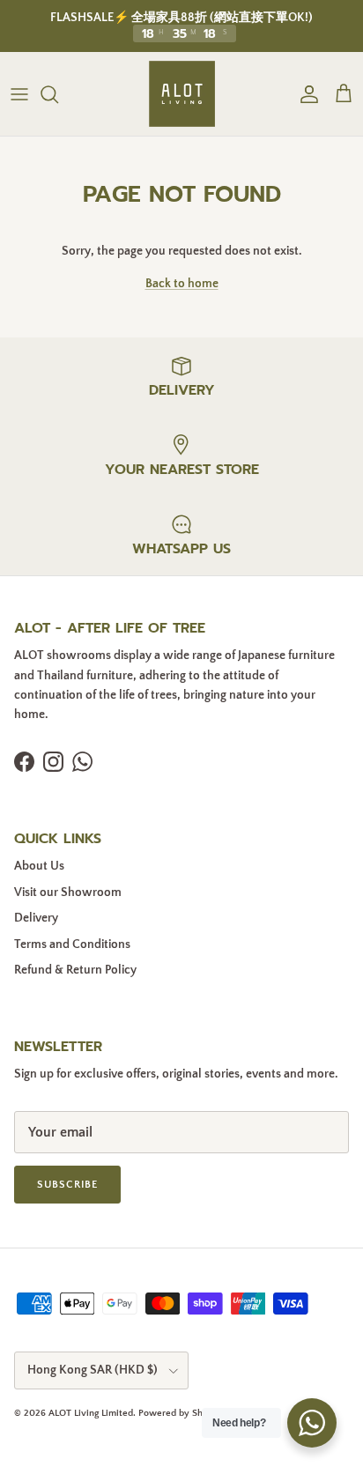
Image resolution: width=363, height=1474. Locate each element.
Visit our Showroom (68, 892)
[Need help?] (312, 1423)
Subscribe (67, 1184)
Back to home (182, 284)
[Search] (58, 94)
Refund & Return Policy (75, 970)
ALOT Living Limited (90, 1413)
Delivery (36, 918)
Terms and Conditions (72, 944)
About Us (39, 866)
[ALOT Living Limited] (182, 94)
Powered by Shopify (181, 1413)
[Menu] (19, 94)
